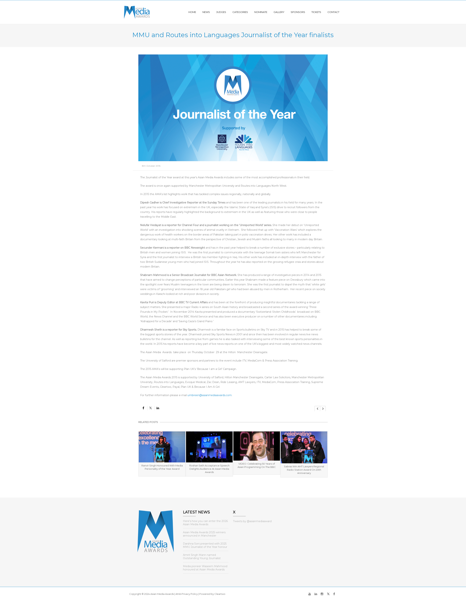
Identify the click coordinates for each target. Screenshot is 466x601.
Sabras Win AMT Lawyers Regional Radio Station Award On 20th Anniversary (304, 469)
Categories (240, 12)
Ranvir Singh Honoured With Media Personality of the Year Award (162, 467)
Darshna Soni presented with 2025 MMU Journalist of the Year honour (205, 545)
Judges (221, 12)
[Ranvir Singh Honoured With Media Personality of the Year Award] (162, 446)
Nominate (260, 12)
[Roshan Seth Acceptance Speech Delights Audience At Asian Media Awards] (209, 446)
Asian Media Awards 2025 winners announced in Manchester (204, 534)
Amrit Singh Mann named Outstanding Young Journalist (202, 556)
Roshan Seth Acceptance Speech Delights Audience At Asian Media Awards (209, 469)
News (206, 12)
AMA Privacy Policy (186, 593)
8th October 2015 (151, 165)
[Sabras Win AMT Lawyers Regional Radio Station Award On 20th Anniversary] (304, 447)
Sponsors (298, 12)
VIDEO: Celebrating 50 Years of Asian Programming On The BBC (257, 465)
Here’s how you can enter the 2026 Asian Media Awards (205, 522)
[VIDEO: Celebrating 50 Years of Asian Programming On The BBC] (256, 446)
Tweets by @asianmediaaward (252, 521)
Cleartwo (219, 593)
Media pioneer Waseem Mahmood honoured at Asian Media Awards (205, 568)
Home (192, 12)
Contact (333, 12)
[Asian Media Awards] (137, 12)
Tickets (316, 12)
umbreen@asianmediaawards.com (209, 395)
